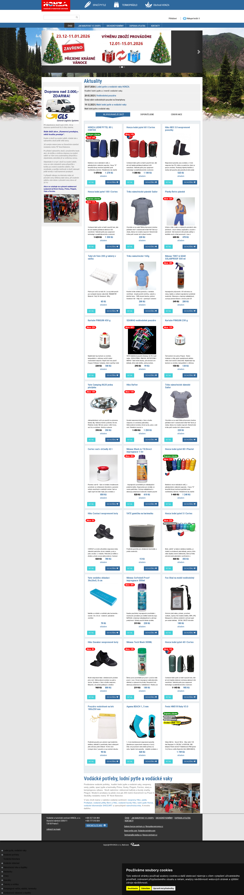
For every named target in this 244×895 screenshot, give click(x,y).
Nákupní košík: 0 (193, 18)
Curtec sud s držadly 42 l (100, 449)
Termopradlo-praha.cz (133, 835)
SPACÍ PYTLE (99, 5)
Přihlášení (173, 18)
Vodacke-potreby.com (146, 831)
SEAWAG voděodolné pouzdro (141, 320)
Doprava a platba (137, 26)
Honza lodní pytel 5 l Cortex (178, 513)
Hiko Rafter (132, 384)
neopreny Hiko (134, 800)
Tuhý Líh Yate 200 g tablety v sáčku (102, 257)
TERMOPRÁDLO (129, 5)
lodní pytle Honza (145, 803)
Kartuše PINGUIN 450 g (99, 320)
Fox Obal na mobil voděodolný (179, 577)
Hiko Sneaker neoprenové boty (103, 642)
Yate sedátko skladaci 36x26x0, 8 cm (99, 579)
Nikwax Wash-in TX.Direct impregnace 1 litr (139, 450)
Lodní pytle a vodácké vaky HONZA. (113, 86)
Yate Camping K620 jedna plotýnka (100, 386)
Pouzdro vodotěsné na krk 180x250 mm (101, 708)
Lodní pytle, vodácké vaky (15, 850)
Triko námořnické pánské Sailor (142, 191)
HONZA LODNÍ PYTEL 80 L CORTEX (100, 128)
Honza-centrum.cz (149, 835)
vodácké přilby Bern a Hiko (105, 803)
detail (91, 182)
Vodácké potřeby (11, 854)
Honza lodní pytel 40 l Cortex (179, 642)
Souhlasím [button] (133, 888)
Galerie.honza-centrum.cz (134, 826)
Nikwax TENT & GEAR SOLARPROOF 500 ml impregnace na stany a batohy (179, 259)
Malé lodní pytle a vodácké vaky (111, 104)
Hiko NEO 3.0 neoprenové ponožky (177, 128)
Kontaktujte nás (94, 825)
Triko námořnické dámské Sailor (177, 386)
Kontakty (155, 26)
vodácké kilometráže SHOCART (98, 805)
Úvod (70, 26)
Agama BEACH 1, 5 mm (138, 706)
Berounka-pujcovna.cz (154, 826)
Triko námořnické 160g (138, 256)
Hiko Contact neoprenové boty (103, 513)
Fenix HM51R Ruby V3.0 (176, 706)
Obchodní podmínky (115, 26)
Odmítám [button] (145, 888)
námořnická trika (133, 805)
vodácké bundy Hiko (127, 803)
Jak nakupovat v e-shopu (89, 26)
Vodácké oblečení (11, 863)
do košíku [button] (112, 182)
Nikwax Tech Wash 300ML (139, 642)
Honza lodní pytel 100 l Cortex (103, 191)
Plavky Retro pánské (175, 191)
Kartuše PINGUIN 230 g (176, 320)
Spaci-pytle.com (130, 831)
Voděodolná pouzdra (106, 95)
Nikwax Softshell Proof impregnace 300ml (138, 579)
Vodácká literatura (12, 859)
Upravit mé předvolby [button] (163, 888)
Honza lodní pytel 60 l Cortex (141, 127)
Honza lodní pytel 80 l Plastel (179, 449)
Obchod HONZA (161, 5)
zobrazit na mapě (53, 829)
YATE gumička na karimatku (140, 513)
